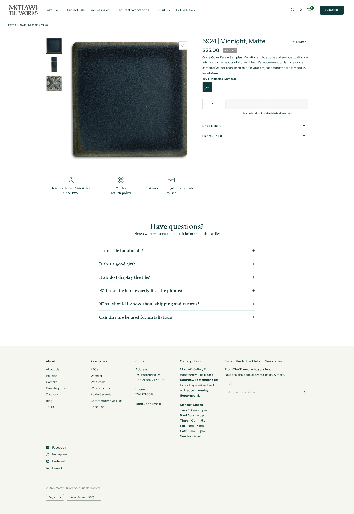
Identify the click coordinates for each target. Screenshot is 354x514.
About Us (52, 369)
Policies (51, 376)
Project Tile (76, 10)
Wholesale (98, 382)
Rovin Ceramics (102, 394)
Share (300, 41)
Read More (210, 73)
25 (207, 87)
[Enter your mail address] (304, 392)
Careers (51, 382)
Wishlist (96, 376)
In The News (185, 10)
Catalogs (52, 394)
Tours (50, 407)
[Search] (293, 10)
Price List (97, 407)
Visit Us (164, 10)
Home (12, 24)
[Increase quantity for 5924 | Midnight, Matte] (219, 104)
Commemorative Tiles (106, 401)
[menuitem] (54, 10)
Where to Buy (100, 388)
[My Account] (301, 10)
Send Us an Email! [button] (148, 404)
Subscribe (332, 9)
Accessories (100, 10)
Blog (49, 401)
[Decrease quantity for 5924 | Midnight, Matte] (207, 104)
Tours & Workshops (134, 10)
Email (228, 384)
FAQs (94, 369)
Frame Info (212, 135)
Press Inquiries (56, 388)
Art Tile (52, 10)
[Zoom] (183, 45)
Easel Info (212, 125)
